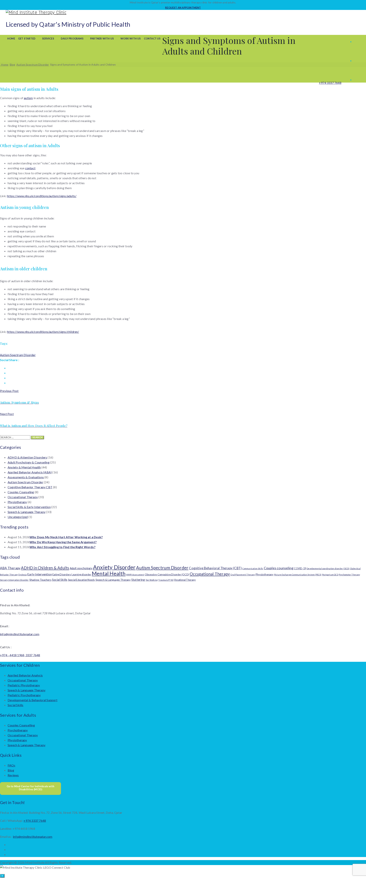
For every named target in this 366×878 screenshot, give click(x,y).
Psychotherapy (18, 730)
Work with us (130, 38)
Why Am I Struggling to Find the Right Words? (63, 547)
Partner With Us (102, 38)
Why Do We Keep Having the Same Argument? (63, 542)
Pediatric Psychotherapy (24, 695)
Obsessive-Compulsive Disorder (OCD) (167, 574)
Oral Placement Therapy (242, 574)
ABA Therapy (10, 568)
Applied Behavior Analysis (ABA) (30, 472)
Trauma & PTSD (165, 580)
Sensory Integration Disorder (14, 580)
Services (48, 38)
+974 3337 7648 (330, 82)
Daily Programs (72, 38)
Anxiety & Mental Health (24, 467)
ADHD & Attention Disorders (27, 457)
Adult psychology (81, 568)
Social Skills (59, 579)
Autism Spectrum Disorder (18, 355)
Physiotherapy (17, 502)
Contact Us (152, 38)
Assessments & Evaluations (26, 477)
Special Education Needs (81, 579)
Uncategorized (18, 517)
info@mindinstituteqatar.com (19, 634)
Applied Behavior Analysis (25, 675)
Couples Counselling (21, 725)
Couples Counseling (21, 492)
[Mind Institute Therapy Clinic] (183, 12)
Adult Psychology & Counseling (29, 462)
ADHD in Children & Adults (45, 568)
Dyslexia (22, 574)
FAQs (11, 765)
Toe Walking (151, 580)
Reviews (13, 775)
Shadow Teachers (40, 579)
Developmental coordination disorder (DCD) (328, 568)
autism (28, 98)
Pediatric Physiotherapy (24, 685)
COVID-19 (300, 568)
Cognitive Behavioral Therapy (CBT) (215, 568)
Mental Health (109, 573)
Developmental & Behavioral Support (32, 700)
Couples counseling (279, 568)
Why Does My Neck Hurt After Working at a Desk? (66, 537)
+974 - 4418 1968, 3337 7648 (20, 655)
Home (11, 38)
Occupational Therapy (23, 497)
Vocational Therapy (185, 579)
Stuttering (138, 579)
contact (30, 168)
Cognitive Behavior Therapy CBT (30, 487)
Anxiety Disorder (114, 567)
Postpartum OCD (330, 574)
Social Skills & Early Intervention (29, 507)
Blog (11, 770)
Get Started (26, 38)
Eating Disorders (61, 574)
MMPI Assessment (135, 574)
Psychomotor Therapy (349, 574)
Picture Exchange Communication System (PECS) (298, 574)
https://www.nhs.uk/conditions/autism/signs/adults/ (41, 196)
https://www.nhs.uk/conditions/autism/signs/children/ (43, 331)
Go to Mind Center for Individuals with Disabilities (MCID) (31, 788)
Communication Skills (252, 568)
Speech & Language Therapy (26, 512)
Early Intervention (39, 574)
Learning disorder (81, 574)
